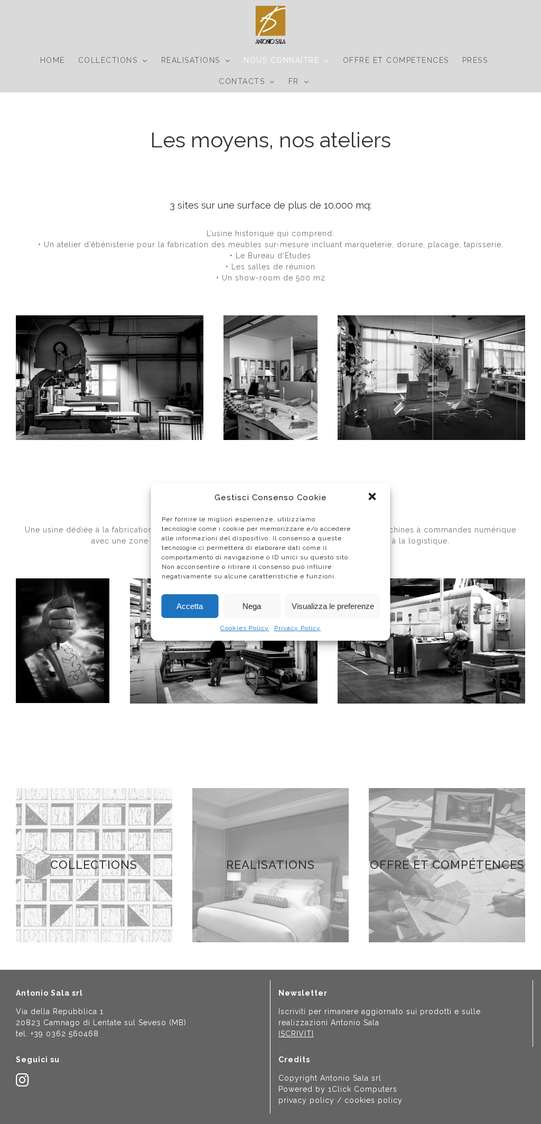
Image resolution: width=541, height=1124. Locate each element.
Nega (251, 606)
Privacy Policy (297, 628)
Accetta (189, 606)
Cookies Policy (244, 628)
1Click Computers (362, 1089)
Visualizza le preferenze (333, 606)
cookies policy (373, 1100)
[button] (373, 497)
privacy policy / (311, 1100)
